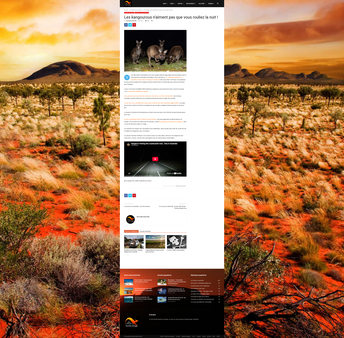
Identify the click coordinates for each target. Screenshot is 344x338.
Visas (172, 3)
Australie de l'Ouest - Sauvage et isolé (202, 291)
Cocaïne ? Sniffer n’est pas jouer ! (176, 250)
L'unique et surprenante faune (141, 12)
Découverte (190, 3)
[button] (218, 4)
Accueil (126, 10)
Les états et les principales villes (200, 294)
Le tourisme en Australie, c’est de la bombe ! (137, 206)
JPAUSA (209, 336)
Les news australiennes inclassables (201, 302)
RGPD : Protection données (167, 336)
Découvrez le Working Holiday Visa (201, 283)
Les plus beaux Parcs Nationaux (200, 286)
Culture (201, 3)
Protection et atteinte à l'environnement (202, 299)
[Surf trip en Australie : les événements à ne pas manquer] (128, 299)
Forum (210, 3)
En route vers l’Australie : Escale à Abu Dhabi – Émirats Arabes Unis (173, 207)
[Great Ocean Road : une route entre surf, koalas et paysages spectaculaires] (128, 291)
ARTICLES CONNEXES (131, 231)
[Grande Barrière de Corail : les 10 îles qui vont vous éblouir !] (161, 300)
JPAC (214, 336)
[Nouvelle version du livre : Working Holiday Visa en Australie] (134, 242)
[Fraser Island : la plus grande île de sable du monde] (128, 282)
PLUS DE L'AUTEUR (145, 231)
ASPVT (218, 336)
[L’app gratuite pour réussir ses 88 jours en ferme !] (155, 242)
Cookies (178, 336)
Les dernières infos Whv (198, 288)
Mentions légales (186, 336)
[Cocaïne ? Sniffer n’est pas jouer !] (177, 242)
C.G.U (193, 336)
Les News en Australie (136, 10)
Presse (204, 336)
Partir (180, 3)
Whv (164, 3)
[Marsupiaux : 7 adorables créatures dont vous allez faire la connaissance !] (161, 282)
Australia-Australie (131, 20)
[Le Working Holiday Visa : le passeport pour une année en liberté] (161, 291)
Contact (198, 336)
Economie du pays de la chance (200, 296)
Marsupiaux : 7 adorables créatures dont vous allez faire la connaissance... (177, 281)
